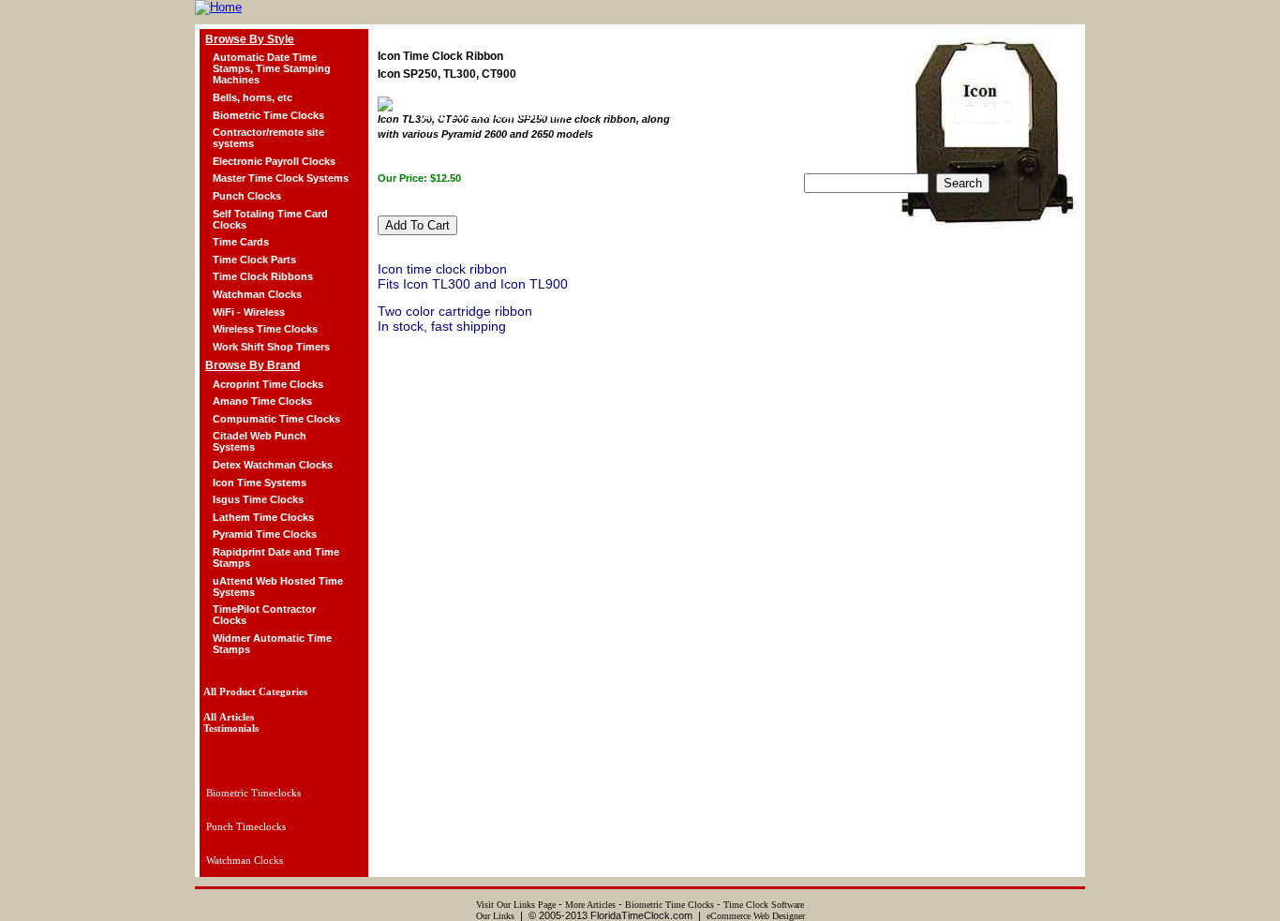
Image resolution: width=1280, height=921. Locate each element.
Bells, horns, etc (252, 97)
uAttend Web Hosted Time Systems (278, 586)
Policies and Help (717, 147)
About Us (515, 147)
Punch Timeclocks (246, 826)
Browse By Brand (252, 365)
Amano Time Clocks (262, 401)
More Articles (590, 904)
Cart (880, 147)
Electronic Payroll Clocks (274, 161)
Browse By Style (249, 39)
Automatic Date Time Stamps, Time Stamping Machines (272, 68)
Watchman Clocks (257, 294)
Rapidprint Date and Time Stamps (276, 557)
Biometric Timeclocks (253, 792)
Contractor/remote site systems (268, 137)
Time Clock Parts (254, 259)
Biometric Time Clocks (268, 115)
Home (442, 147)
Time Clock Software (763, 904)
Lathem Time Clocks (263, 517)
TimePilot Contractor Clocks (264, 614)
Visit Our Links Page (516, 904)
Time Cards (241, 241)
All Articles (228, 716)
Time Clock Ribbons (263, 276)
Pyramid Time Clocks (265, 534)
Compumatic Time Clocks (276, 418)
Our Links (495, 916)
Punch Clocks (247, 195)
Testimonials (605, 147)
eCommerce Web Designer (756, 916)
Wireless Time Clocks (265, 328)
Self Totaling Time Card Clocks (270, 219)
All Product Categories (255, 691)
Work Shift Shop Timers (271, 346)
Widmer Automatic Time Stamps (272, 643)
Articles (816, 147)
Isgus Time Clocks (258, 499)
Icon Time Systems (259, 482)
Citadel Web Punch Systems (259, 441)
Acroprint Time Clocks (268, 384)
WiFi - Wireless (249, 312)
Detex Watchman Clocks (273, 464)
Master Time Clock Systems (281, 178)
